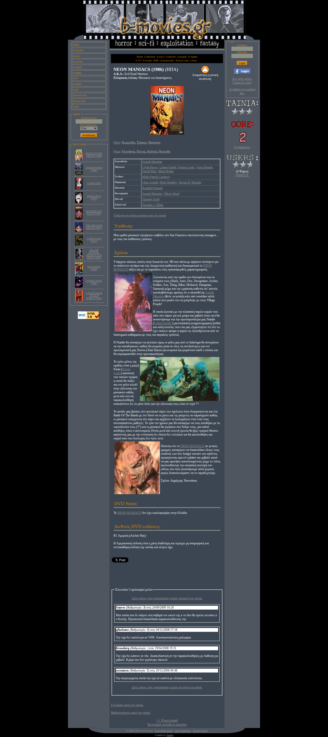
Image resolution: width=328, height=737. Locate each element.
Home (76, 44)
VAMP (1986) (94, 183)
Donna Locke (186, 167)
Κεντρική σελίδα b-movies (167, 725)
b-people (77, 67)
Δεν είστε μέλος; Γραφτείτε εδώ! (242, 80)
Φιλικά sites (79, 101)
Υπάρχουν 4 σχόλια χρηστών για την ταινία (140, 215)
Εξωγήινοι (128, 151)
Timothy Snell (150, 199)
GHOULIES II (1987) (94, 197)
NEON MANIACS (192, 446)
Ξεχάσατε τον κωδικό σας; (242, 91)
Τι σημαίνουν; (242, 147)
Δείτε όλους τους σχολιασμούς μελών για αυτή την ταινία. (167, 598)
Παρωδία (164, 151)
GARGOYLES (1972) (94, 240)
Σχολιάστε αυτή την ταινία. (127, 705)
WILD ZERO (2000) (94, 268)
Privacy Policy (200, 730)
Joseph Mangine (152, 162)
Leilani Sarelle (168, 167)
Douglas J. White (152, 205)
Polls (75, 89)
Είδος (117, 142)
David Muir (149, 171)
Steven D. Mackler (190, 182)
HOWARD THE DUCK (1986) (94, 212)
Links (76, 106)
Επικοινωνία (79, 95)
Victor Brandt (204, 167)
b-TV (75, 78)
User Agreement (183, 730)
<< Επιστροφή (167, 720)
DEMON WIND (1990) (94, 282)
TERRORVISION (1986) (94, 169)
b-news (76, 56)
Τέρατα (141, 151)
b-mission (78, 50)
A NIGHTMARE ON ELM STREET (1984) (94, 296)
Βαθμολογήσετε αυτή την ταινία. (131, 712)
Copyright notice (163, 730)
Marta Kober (166, 171)
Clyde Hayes (150, 167)
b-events (77, 84)
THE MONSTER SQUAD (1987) (94, 227)
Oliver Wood (171, 194)
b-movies (78, 61)
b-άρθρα (77, 72)
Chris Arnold (150, 182)
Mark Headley (168, 182)
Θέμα (117, 151)
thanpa (170, 735)
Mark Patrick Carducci (156, 177)
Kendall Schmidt (152, 188)
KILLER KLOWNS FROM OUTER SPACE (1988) (94, 254)
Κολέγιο (152, 151)
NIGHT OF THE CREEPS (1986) (94, 154)
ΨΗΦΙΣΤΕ (242, 175)
